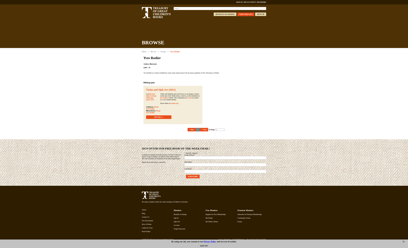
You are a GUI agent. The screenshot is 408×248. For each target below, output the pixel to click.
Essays (239, 222)
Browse (153, 52)
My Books (209, 218)
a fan (189, 98)
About (144, 210)
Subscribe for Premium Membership (249, 214)
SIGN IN (239, 2)
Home (144, 52)
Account (176, 225)
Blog (143, 213)
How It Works (146, 224)
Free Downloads (147, 221)
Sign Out (177, 222)
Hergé (156, 107)
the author (164, 98)
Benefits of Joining (225, 14)
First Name (188, 162)
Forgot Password (179, 229)
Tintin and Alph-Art (157, 89)
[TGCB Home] (159, 17)
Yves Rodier (175, 52)
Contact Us (145, 217)
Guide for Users (147, 228)
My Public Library (212, 222)
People (163, 52)
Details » (158, 117)
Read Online (146, 231)
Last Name (188, 169)
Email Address (189, 155)
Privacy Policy (210, 241)
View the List (245, 14)
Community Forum (243, 218)
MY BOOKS (261, 2)
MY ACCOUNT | (250, 2)
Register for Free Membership (216, 214)
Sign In (176, 218)
